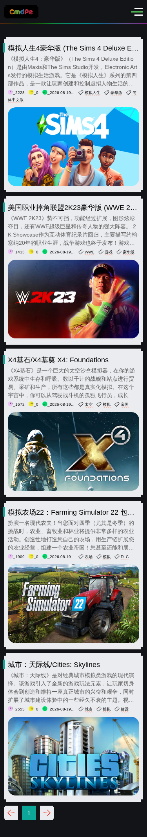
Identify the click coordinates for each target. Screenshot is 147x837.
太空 (89, 404)
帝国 (125, 404)
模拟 (107, 404)
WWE (89, 252)
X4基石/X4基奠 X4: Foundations (58, 360)
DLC (125, 557)
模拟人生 (92, 92)
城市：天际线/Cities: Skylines (54, 665)
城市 (89, 709)
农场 (89, 557)
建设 (125, 709)
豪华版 (116, 92)
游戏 (109, 252)
